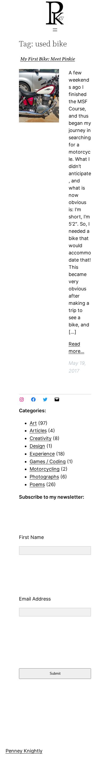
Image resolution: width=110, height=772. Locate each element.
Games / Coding (48, 461)
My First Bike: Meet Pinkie (47, 59)
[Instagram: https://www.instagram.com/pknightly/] (21, 399)
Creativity (41, 438)
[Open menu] (55, 30)
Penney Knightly (24, 751)
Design (37, 446)
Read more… (76, 347)
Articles (38, 430)
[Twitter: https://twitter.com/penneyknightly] (45, 399)
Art (33, 423)
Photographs (44, 476)
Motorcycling (45, 469)
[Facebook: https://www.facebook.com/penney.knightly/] (33, 399)
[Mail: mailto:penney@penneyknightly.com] (57, 399)
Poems (37, 484)
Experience (42, 454)
